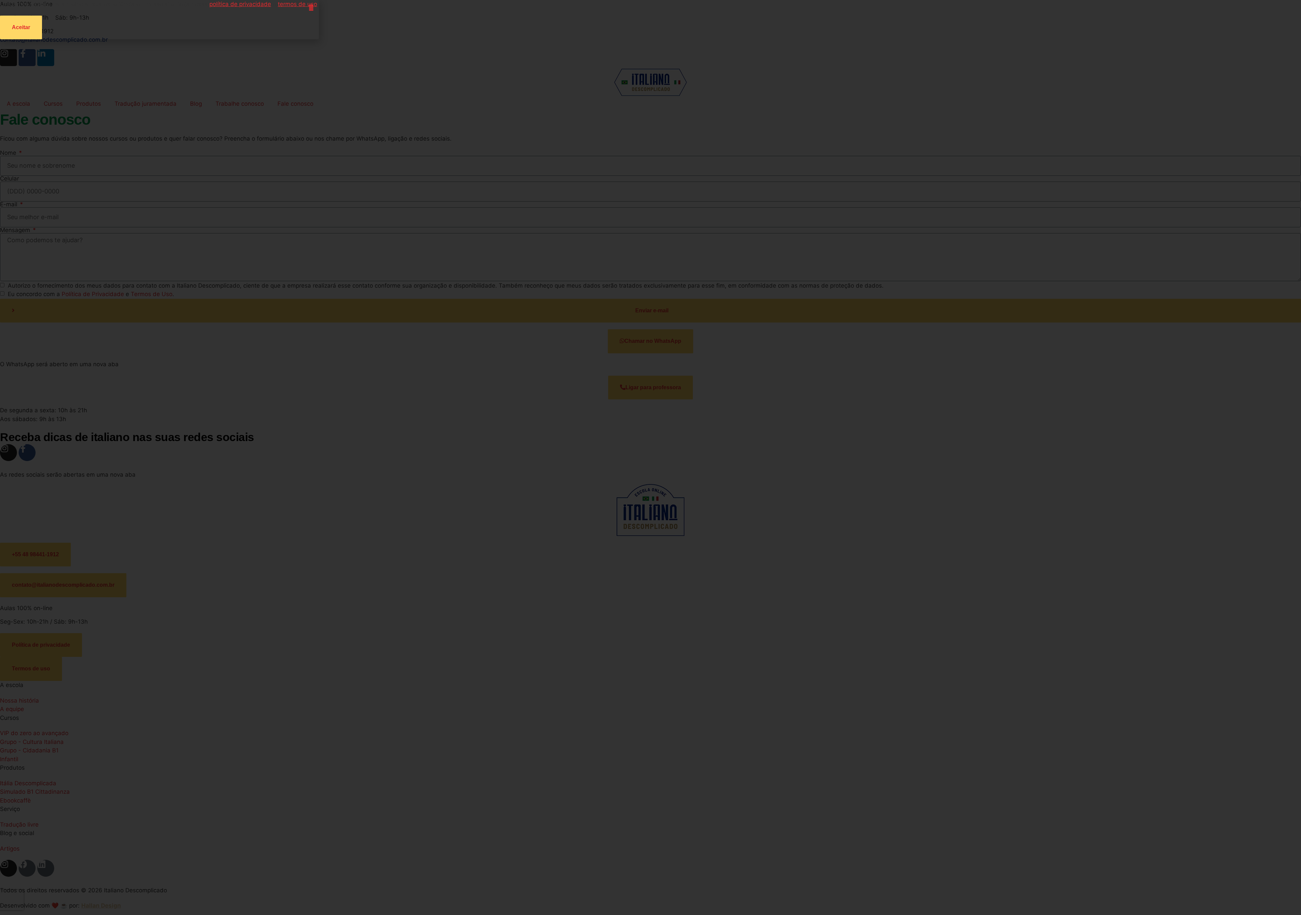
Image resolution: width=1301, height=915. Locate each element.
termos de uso (297, 4)
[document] (650, 457)
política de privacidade (240, 4)
